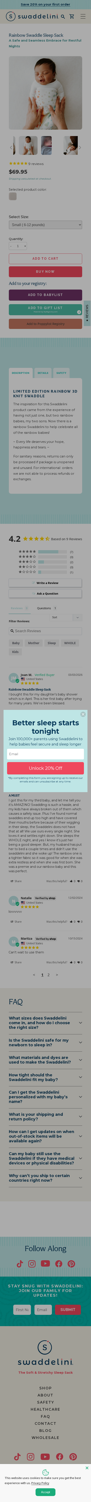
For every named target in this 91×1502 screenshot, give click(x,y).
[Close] (87, 1468)
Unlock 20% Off (45, 768)
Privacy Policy (40, 1483)
